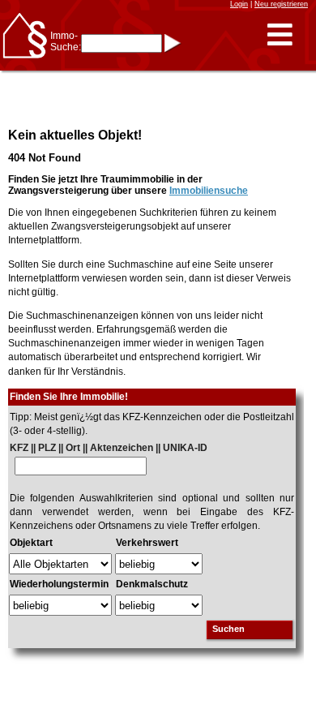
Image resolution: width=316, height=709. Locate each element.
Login (239, 4)
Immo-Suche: (65, 41)
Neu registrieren (281, 4)
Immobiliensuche (208, 190)
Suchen (228, 629)
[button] (280, 35)
